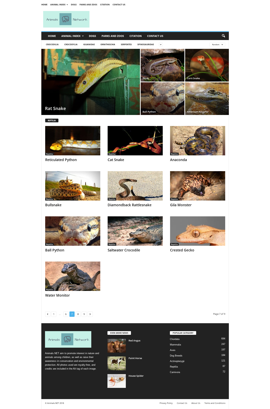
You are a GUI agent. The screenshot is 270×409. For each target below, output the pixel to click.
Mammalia (175, 344)
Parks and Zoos (88, 4)
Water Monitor (57, 295)
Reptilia (49, 154)
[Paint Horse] (116, 363)
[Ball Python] (162, 98)
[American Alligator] (207, 98)
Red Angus (134, 340)
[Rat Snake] (90, 82)
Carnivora (175, 372)
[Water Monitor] (72, 276)
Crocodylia (71, 44)
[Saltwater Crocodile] (135, 231)
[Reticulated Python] (72, 140)
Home (44, 4)
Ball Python (54, 250)
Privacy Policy (166, 403)
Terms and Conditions (214, 403)
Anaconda (178, 159)
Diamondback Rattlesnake (130, 205)
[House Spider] (116, 381)
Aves (172, 350)
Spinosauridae (145, 44)
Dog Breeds (176, 355)
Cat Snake (116, 159)
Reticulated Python (61, 159)
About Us (195, 403)
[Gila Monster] (197, 186)
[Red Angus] (116, 346)
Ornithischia (107, 44)
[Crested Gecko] (197, 231)
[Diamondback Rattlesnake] (135, 186)
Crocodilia (52, 44)
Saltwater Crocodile (124, 250)
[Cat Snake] (135, 140)
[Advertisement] (161, 19)
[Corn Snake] (207, 65)
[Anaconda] (197, 140)
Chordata (174, 339)
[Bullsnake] (72, 186)
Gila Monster (181, 205)
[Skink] (162, 65)
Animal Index (57, 4)
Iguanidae (89, 44)
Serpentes (126, 44)
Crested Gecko (182, 250)
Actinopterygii (177, 361)
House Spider (136, 375)
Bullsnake (53, 205)
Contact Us (119, 4)
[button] (223, 36)
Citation (105, 4)
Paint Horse (135, 358)
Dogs (74, 4)
